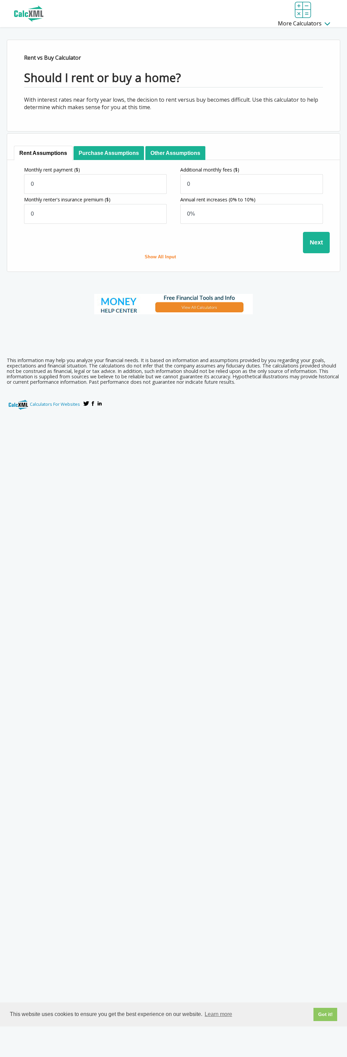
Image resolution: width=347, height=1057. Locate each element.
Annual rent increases (218, 199)
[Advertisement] (173, 333)
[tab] (43, 153)
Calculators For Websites (55, 404)
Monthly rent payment (52, 169)
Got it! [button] (325, 1014)
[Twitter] (86, 403)
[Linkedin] (99, 403)
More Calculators (300, 23)
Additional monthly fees (209, 169)
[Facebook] (92, 403)
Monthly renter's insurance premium (67, 199)
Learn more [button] (218, 1014)
